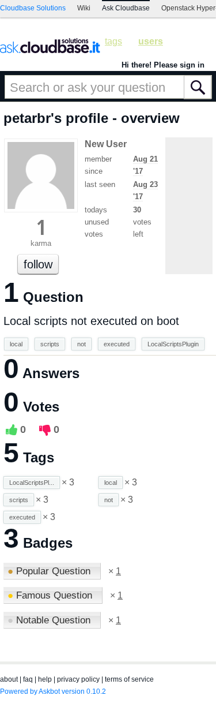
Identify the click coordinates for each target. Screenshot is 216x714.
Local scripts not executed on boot (91, 321)
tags (113, 41)
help (45, 679)
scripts (49, 344)
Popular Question (50, 571)
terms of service (129, 679)
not (81, 344)
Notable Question (50, 620)
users (150, 41)
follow (38, 264)
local (16, 344)
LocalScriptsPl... (31, 482)
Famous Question (51, 595)
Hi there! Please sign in (163, 65)
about (9, 679)
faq (28, 679)
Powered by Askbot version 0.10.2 (53, 691)
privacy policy (78, 679)
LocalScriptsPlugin (173, 344)
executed (117, 344)
